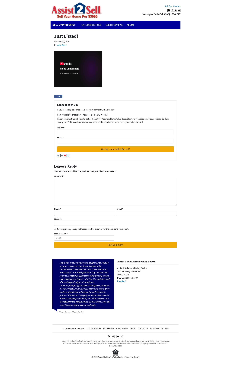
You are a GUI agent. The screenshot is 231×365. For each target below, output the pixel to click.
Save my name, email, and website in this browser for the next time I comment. (93, 228)
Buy (170, 6)
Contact (176, 6)
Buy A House (108, 328)
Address (61, 127)
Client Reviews (114, 25)
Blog (167, 328)
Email (60, 137)
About (130, 25)
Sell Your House (94, 328)
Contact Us (143, 328)
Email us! (121, 281)
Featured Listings (91, 25)
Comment (59, 176)
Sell (166, 6)
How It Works (122, 328)
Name (57, 209)
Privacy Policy (156, 328)
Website (57, 218)
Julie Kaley (62, 45)
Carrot (136, 357)
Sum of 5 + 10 (61, 233)
